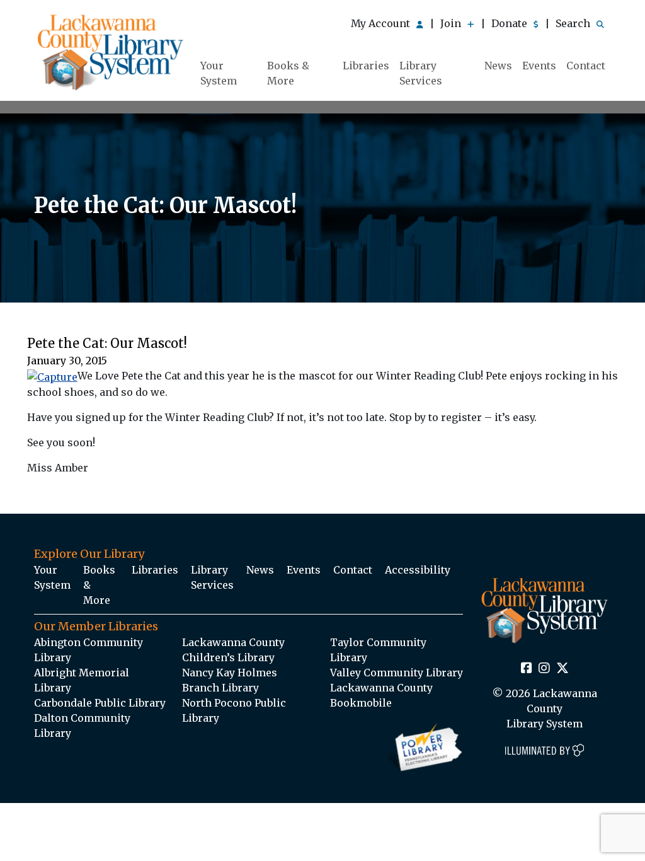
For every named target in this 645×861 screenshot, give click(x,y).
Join (452, 23)
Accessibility (417, 569)
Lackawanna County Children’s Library (233, 650)
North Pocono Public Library (234, 710)
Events (539, 65)
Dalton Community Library (82, 725)
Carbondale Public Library (100, 702)
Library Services (420, 73)
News (498, 65)
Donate (510, 23)
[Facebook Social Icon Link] (526, 668)
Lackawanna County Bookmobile (381, 695)
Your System (218, 73)
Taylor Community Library (378, 650)
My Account (382, 23)
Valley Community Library (396, 672)
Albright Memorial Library (81, 680)
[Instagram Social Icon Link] (544, 668)
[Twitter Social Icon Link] (562, 668)
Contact (585, 65)
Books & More (288, 73)
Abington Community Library (88, 650)
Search (574, 23)
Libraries (366, 65)
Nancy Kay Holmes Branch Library (229, 680)
